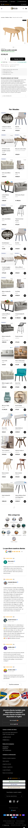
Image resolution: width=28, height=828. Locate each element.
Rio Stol (17, 243)
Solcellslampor (5, 243)
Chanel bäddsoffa (19, 314)
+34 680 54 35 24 (7, 737)
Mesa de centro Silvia (20, 148)
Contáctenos (24, 4)
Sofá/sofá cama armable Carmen (6, 149)
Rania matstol (5, 473)
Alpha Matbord (19, 428)
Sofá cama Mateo (6, 219)
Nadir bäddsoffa (6, 495)
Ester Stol (17, 383)
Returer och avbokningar (8, 772)
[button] (1, 8)
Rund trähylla (18, 405)
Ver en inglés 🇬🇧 (14, 724)
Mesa (11, 17)
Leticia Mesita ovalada (5, 195)
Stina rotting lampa (20, 360)
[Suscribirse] (21, 796)
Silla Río (17, 126)
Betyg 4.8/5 (13, 66)
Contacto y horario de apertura (9, 758)
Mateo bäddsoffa (6, 336)
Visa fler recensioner (14, 684)
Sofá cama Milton (6, 172)
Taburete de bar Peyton (19, 219)
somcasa (3, 17)
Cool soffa (4, 360)
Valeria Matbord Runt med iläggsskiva (20, 496)
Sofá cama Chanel (19, 195)
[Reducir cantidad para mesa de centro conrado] (2, 59)
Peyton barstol (19, 336)
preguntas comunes (7, 764)
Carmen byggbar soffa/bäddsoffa (6, 268)
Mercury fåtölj (5, 405)
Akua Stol (4, 428)
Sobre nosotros (6, 761)
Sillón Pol (17, 172)
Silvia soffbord (19, 267)
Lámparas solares (6, 126)
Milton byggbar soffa (7, 383)
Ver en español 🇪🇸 (14, 720)
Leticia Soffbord (6, 314)
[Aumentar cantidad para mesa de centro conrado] (7, 59)
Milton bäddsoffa (6, 291)
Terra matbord (5, 450)
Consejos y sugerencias (7, 767)
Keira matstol (18, 473)
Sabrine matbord (19, 450)
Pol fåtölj (17, 291)
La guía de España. (7, 770)
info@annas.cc (6, 739)
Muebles (7, 17)
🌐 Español (13, 810)
